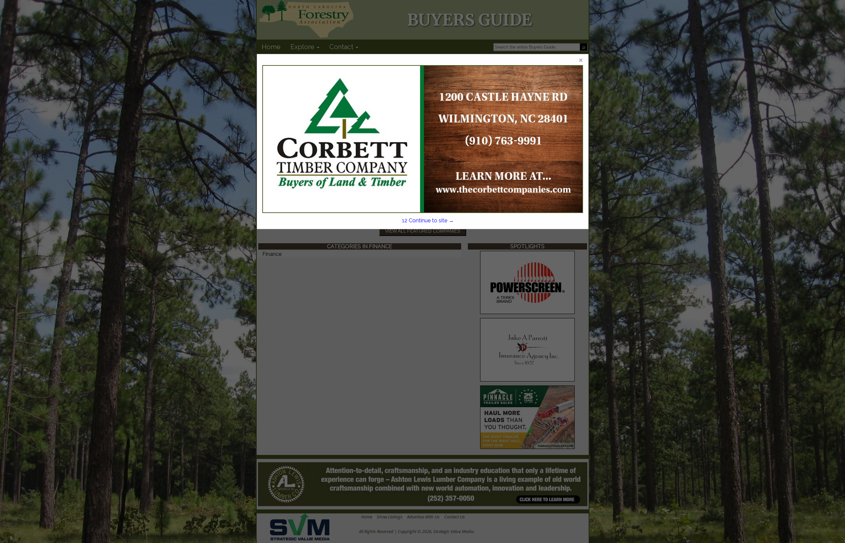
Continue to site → (428, 220)
